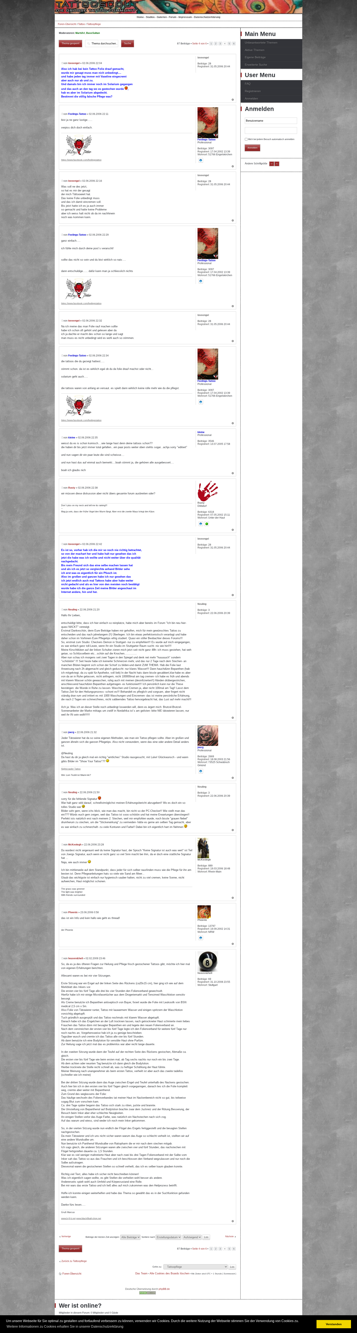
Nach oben (233, 100)
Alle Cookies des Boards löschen (169, 1273)
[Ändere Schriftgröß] (277, 165)
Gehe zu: (157, 1266)
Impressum (185, 17)
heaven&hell (75, 958)
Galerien (162, 17)
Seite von (199, 43)
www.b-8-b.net (68, 1218)
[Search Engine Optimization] (147, 1293)
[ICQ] (207, 524)
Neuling (72, 609)
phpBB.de (164, 1289)
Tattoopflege (94, 24)
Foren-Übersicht (67, 24)
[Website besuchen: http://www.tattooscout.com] (201, 938)
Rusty (71, 487)
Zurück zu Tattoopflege (74, 1261)
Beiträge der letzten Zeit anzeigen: (103, 1237)
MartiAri (80, 33)
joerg (71, 732)
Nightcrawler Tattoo (71, 769)
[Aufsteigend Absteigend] (196, 1237)
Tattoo (81, 24)
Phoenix (73, 912)
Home (140, 17)
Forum (172, 17)
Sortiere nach (149, 1237)
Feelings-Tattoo (77, 114)
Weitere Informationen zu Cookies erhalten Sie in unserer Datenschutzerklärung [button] (65, 1326)
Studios (150, 17)
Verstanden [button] (334, 1324)
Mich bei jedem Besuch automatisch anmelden (271, 139)
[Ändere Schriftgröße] (271, 165)
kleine (71, 437)
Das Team (141, 1273)
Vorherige (66, 1236)
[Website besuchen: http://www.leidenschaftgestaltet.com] (201, 524)
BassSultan (93, 33)
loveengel (74, 63)
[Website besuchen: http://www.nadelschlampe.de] (201, 771)
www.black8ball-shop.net (88, 1218)
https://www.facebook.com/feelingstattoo (81, 160)
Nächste (229, 1236)
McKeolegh (74, 844)
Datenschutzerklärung (207, 17)
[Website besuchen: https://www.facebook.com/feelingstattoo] (201, 160)
